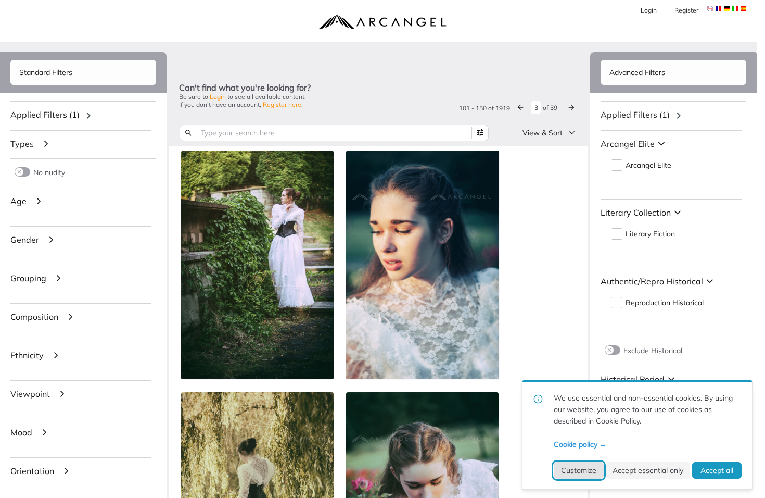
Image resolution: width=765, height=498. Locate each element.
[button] (718, 8)
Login (649, 10)
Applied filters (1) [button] (45, 114)
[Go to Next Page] (571, 107)
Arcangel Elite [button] (648, 165)
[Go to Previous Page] (520, 107)
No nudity (49, 172)
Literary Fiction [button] (650, 234)
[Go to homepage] (382, 21)
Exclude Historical (652, 350)
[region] (83, 115)
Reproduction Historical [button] (665, 302)
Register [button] (686, 10)
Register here (282, 104)
